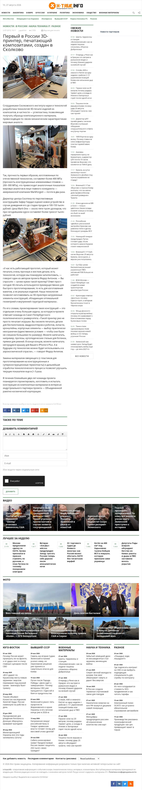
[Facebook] (113, 784)
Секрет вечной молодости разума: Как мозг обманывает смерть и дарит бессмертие (98, 676)
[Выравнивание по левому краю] (24, 434)
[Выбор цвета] (43, 434)
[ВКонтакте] (119, 784)
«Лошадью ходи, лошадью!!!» (122, 657)
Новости (6, 13)
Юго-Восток (8, 18)
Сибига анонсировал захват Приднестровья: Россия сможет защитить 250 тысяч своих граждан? (43, 745)
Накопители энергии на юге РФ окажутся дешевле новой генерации (98, 705)
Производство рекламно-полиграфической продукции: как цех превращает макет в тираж (126, 724)
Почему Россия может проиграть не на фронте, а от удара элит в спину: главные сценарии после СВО (15, 661)
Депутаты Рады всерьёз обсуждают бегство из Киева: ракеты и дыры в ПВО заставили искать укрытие (129, 553)
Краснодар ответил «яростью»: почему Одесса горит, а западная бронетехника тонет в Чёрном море (81, 300)
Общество (91, 13)
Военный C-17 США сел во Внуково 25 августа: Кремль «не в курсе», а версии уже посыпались (82, 256)
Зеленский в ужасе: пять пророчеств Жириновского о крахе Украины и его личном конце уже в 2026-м (42, 707)
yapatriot (22, 30)
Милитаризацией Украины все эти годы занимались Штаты (13, 735)
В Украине (52, 13)
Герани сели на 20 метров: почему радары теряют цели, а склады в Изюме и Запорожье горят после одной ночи (81, 93)
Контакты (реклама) (66, 758)
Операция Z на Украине (28, 18)
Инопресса (47, 18)
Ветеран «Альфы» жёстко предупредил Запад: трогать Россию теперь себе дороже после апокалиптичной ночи (48, 555)
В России (40, 13)
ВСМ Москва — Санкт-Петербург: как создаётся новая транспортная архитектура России (80, 285)
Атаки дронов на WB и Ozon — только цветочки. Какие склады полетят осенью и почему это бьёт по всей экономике (82, 209)
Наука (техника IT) (79, 18)
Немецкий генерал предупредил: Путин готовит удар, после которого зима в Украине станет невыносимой (82, 241)
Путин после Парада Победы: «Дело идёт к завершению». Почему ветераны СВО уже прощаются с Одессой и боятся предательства (42, 687)
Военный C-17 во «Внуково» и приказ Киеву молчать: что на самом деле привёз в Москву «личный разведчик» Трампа (82, 191)
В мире (29, 13)
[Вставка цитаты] (53, 434)
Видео (7, 500)
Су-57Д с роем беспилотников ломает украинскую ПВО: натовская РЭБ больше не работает (82, 269)
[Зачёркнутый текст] (18, 434)
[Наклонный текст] (10, 434)
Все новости (82, 356)
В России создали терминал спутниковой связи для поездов (97, 692)
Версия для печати (51, 30)
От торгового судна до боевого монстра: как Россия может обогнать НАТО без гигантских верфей (75, 552)
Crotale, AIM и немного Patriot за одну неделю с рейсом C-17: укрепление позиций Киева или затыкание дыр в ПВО (82, 76)
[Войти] (139, 13)
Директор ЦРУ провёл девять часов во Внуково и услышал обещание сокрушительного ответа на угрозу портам (82, 125)
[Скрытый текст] (49, 434)
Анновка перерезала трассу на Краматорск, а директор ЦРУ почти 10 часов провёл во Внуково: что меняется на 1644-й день (81, 158)
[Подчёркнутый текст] (14, 434)
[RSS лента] (130, 784)
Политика (65, 13)
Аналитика (18, 13)
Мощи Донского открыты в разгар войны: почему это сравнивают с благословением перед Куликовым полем (82, 316)
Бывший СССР (61, 18)
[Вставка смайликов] (38, 434)
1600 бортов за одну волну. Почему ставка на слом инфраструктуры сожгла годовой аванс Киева (82, 141)
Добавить (10, 491)
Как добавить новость (14, 758)
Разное (93, 18)
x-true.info (7, 769)
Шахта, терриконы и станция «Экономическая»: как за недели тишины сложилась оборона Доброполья (81, 43)
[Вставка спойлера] (62, 434)
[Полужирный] (6, 434)
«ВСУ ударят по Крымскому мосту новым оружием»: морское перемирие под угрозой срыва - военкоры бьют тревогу (15, 681)
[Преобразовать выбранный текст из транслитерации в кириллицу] (58, 434)
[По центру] (28, 434)
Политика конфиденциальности (122, 772)
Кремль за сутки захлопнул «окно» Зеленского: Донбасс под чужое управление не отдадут (81, 175)
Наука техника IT (39, 26)
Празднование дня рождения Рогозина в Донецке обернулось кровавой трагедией (13, 720)
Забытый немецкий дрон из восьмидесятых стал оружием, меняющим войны (98, 660)
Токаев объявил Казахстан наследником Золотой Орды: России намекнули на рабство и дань (14, 702)
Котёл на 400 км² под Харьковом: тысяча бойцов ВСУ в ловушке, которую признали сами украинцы (102, 552)
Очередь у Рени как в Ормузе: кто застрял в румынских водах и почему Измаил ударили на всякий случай (82, 59)
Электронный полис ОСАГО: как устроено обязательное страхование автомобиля (126, 707)
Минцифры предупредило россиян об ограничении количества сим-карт (97, 720)
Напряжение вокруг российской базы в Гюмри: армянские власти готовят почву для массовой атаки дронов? (43, 726)
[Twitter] (125, 784)
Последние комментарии (41, 758)
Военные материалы (109, 13)
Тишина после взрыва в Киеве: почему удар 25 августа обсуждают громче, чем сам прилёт (81, 108)
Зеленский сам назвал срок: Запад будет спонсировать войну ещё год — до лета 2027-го (82, 345)
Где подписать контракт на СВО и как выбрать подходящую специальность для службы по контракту (125, 672)
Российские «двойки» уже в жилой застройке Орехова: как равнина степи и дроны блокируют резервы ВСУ (81, 226)
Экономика (78, 13)
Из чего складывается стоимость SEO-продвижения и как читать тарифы (124, 690)
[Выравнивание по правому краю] (33, 434)
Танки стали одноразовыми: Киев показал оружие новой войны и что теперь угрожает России (81, 331)
